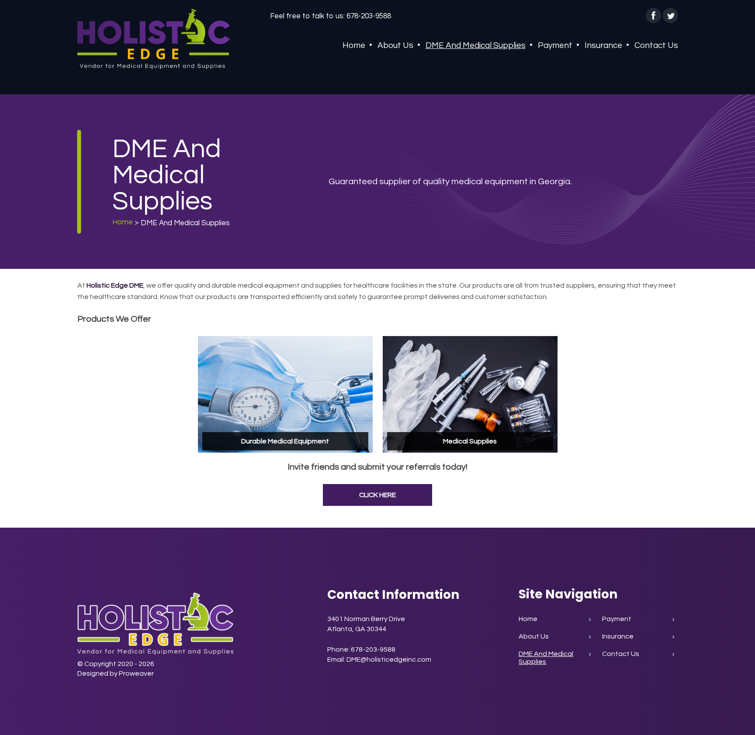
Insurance (603, 45)
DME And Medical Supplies (476, 45)
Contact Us (656, 45)
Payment (555, 45)
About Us (395, 45)
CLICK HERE (377, 494)
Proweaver (136, 673)
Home (354, 45)
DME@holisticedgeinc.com (388, 659)
